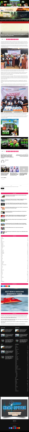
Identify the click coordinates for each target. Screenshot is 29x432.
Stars (1, 278)
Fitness (1, 257)
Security (2, 274)
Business (20, 20)
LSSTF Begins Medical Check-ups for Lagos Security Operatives (14, 227)
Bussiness (2, 242)
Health (1, 259)
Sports (1, 276)
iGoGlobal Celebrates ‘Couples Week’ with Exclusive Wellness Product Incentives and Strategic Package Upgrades (22, 155)
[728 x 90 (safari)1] (14, 11)
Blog (9, 20)
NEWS (15, 379)
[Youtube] (17, 428)
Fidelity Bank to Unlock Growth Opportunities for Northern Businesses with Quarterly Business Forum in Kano (14, 315)
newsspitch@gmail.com (15, 423)
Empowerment (2, 252)
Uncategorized (2, 281)
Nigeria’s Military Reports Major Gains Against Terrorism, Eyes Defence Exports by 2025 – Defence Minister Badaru (14, 174)
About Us (14, 20)
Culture (1, 249)
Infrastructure (2, 261)
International (2, 262)
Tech (1, 279)
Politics (16, 380)
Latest (1, 265)
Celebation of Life (17, 353)
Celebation (16, 352)
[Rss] (19, 428)
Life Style (2, 266)
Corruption (2, 247)
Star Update (2, 277)
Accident (2, 237)
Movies (16, 377)
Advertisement (17, 20)
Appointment (2, 238)
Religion (16, 381)
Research (2, 273)
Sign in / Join (6, 20)
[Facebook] (9, 428)
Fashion (1, 254)
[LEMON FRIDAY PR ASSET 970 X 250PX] (14, 7)
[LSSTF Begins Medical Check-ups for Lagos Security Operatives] (3, 228)
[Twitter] (11, 428)
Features (2, 255)
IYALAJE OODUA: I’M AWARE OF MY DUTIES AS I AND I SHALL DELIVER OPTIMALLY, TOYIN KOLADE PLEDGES (24, 174)
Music (15, 378)
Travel (1, 280)
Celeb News (16, 351)
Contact (22, 20)
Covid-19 (2, 248)
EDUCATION (2, 251)
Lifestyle (16, 372)
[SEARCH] (27, 190)
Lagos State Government (3, 264)
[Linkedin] (15, 428)
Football (2, 258)
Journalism (2, 263)
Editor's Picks (2, 250)
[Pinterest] (13, 428)
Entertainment (11, 20)
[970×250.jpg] (14, 19)
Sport (1, 275)
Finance (2, 256)
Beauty (1, 240)
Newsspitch (2, 36)
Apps (1, 239)
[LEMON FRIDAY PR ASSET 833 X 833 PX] (10, 136)
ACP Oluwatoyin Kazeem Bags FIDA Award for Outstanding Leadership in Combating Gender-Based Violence (5, 174)
